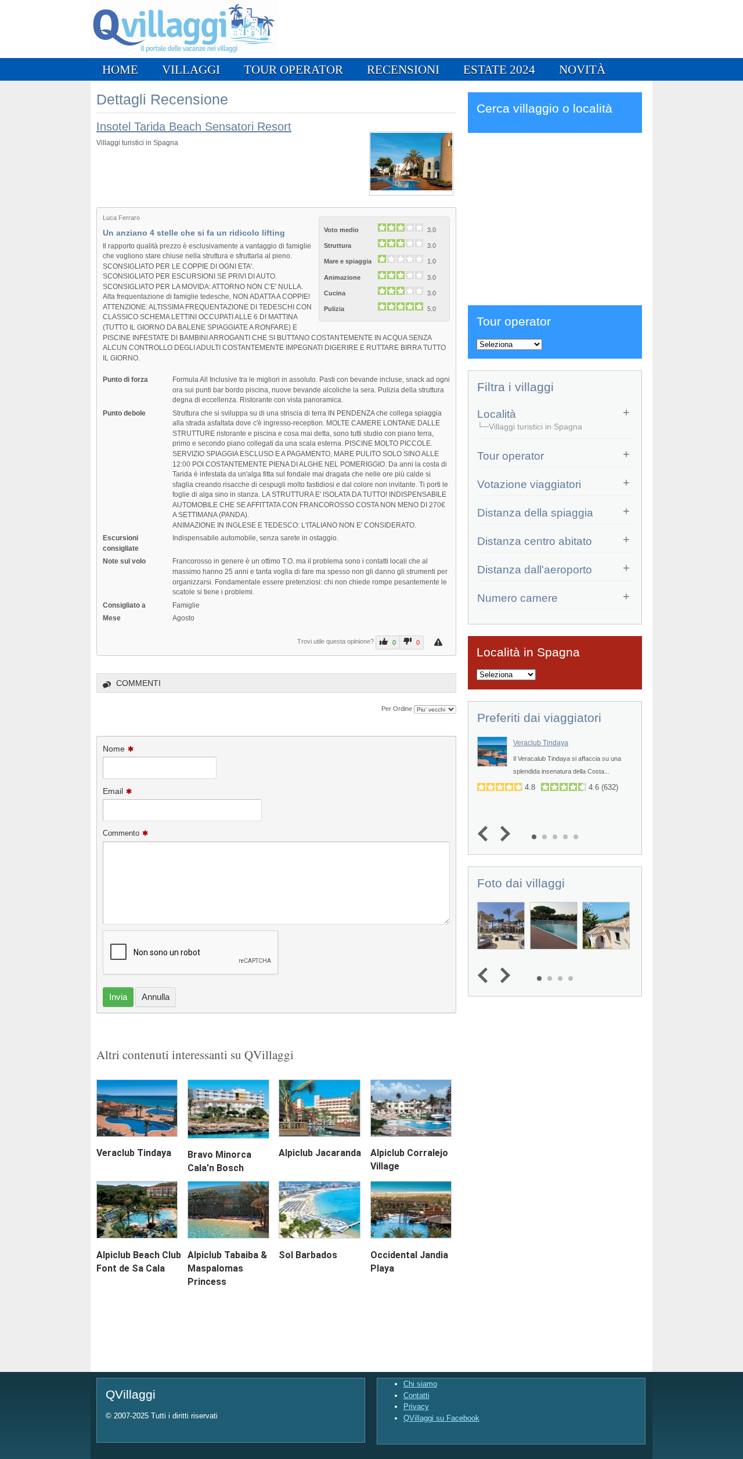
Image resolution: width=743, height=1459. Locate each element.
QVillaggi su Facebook (441, 1418)
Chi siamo (420, 1383)
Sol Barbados (308, 1255)
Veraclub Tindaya (133, 1152)
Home (120, 69)
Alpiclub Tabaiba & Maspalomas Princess (227, 1268)
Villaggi (191, 69)
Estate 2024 (499, 69)
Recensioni (403, 69)
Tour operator (293, 69)
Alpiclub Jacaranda (320, 1152)
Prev (485, 834)
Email (113, 791)
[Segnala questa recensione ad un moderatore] (440, 642)
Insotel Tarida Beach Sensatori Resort (193, 126)
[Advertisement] (555, 217)
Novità (582, 69)
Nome (114, 748)
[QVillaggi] (184, 55)
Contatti (416, 1395)
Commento (121, 833)
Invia (118, 997)
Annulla (155, 997)
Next (502, 834)
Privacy (416, 1406)
